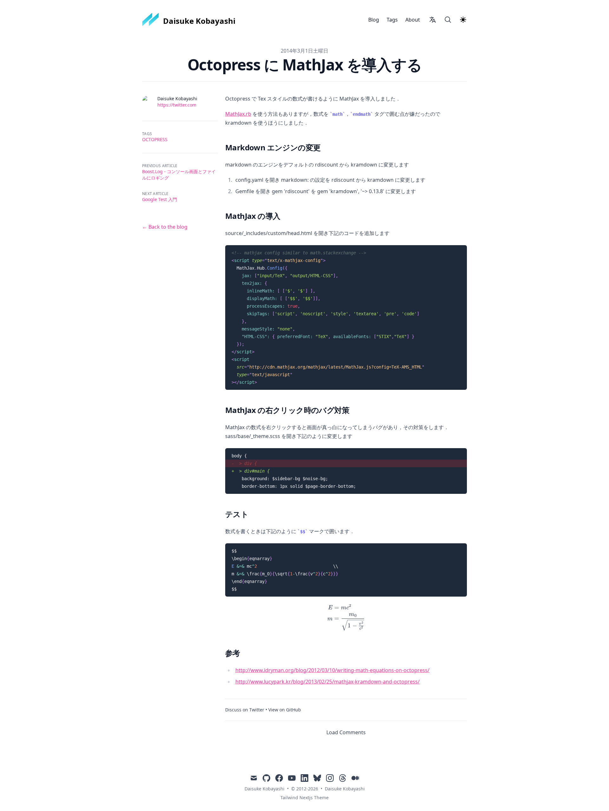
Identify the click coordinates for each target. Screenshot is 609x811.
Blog (373, 19)
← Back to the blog (164, 226)
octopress (154, 139)
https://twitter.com (176, 105)
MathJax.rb (238, 113)
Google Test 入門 (159, 199)
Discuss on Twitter (244, 710)
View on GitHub (284, 710)
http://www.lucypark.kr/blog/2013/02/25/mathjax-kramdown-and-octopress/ (327, 681)
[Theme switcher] (463, 19)
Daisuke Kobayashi (345, 789)
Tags (392, 19)
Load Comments (346, 732)
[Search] (448, 19)
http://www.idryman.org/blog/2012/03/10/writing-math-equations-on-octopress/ (332, 670)
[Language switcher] (432, 19)
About (412, 19)
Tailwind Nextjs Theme (304, 798)
